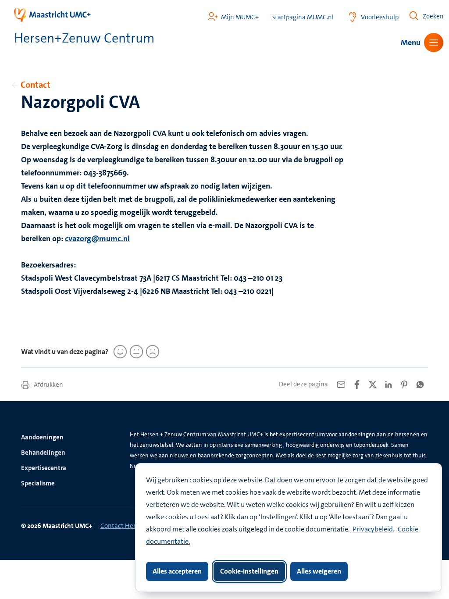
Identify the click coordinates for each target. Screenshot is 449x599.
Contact (35, 84)
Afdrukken (47, 384)
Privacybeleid (373, 529)
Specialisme (38, 483)
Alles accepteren (177, 571)
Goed (119, 352)
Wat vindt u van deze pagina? (64, 351)
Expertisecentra (43, 468)
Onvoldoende (151, 352)
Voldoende (135, 352)
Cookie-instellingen (249, 571)
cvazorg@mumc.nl (97, 238)
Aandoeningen (42, 437)
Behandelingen (43, 452)
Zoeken (433, 16)
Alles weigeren (319, 571)
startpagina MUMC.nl (303, 17)
